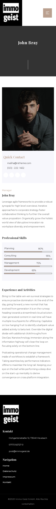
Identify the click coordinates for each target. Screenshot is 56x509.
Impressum (9, 476)
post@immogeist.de (19, 451)
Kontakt (7, 482)
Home (6, 465)
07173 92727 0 (16, 444)
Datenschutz (9, 471)
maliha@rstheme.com (19, 163)
